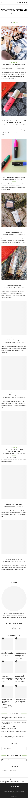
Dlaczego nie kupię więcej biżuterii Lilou (7, 652)
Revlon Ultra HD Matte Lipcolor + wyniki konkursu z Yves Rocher (14, 121)
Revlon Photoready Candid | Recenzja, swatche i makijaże (14, 65)
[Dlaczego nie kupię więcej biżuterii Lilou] (7, 644)
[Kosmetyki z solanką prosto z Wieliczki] (21, 692)
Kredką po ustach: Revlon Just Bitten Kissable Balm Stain (14, 450)
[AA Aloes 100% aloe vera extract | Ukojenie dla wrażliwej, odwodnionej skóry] (7, 692)
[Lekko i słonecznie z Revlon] (14, 210)
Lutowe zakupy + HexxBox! (14, 504)
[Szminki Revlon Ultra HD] (14, 263)
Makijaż (14, 62)
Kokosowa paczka (14, 395)
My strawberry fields (8, 68)
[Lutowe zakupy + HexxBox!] (14, 482)
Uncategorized (14, 118)
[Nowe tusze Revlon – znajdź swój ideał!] (14, 156)
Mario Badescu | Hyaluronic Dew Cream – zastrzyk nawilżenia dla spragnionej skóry (20, 678)
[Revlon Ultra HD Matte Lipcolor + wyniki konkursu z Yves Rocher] (14, 99)
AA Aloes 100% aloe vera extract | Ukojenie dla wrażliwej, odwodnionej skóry (6, 703)
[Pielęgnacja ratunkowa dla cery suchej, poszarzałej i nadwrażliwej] (21, 644)
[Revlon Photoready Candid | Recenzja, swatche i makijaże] (14, 43)
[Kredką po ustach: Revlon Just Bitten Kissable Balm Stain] (14, 428)
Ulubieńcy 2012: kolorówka (14, 559)
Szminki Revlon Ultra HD (14, 285)
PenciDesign (14, 792)
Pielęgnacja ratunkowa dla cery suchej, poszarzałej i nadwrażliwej (20, 654)
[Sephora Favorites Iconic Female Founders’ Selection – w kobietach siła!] (7, 667)
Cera (9, 62)
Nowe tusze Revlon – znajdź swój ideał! (14, 177)
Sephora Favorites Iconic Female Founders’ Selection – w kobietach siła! (7, 677)
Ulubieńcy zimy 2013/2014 (14, 340)
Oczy (18, 62)
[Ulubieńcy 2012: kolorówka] (14, 537)
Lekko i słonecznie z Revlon (14, 232)
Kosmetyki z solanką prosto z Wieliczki (20, 700)
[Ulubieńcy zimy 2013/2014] (14, 318)
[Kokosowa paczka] (14, 373)
